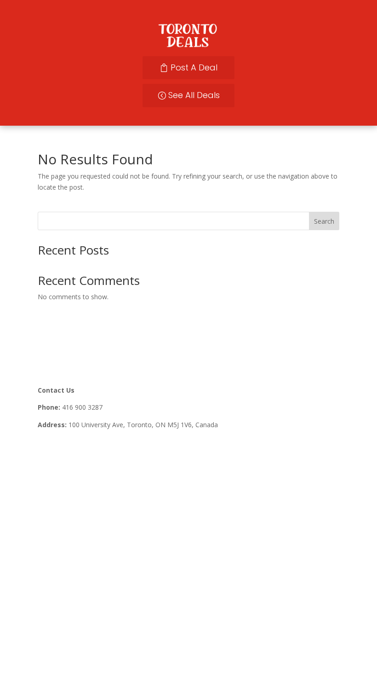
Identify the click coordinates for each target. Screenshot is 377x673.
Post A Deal (194, 67)
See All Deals (194, 95)
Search (324, 221)
